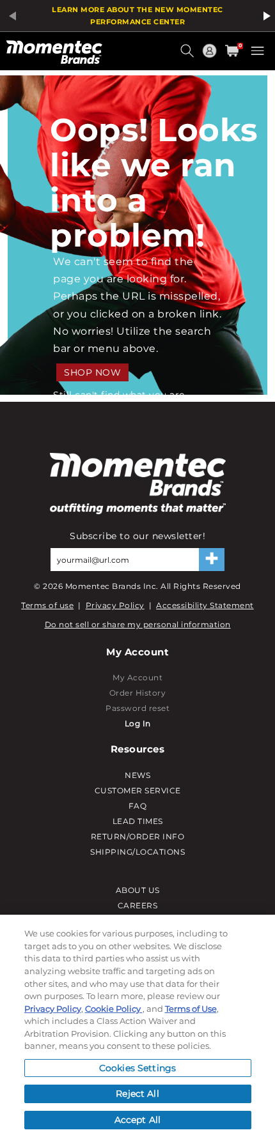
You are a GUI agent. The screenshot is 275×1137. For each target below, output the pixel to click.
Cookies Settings (137, 1068)
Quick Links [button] (211, 56)
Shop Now (92, 372)
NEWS (137, 775)
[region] (137, 1026)
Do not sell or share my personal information (138, 624)
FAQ (138, 806)
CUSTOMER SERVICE (138, 790)
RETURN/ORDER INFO (138, 836)
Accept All (137, 1120)
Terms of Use (191, 1008)
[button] (188, 55)
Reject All (137, 1093)
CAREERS (138, 905)
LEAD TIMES (138, 821)
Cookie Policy (114, 1008)
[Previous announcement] (10, 15)
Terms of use (47, 605)
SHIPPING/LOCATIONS (137, 852)
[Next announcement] (264, 15)
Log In (138, 723)
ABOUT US (138, 890)
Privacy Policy (115, 605)
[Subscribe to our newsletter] (211, 559)
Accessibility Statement (205, 605)
